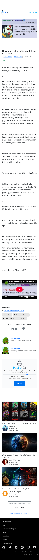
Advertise (6, 536)
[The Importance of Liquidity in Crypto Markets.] (19, 476)
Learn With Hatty (15, 460)
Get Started (33, 12)
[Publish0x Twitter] (10, 547)
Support (5, 539)
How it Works (7, 521)
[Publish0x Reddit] (23, 547)
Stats (4, 532)
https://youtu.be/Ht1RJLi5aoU (14, 311)
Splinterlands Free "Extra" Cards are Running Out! (19, 423)
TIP (20, 383)
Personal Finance (9, 318)
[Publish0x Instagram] (29, 547)
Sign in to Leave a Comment (20, 503)
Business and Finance (21, 315)
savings (21, 318)
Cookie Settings (7, 543)
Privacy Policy (34, 552)
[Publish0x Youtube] (35, 547)
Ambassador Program (9, 529)
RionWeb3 (12, 426)
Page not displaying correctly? (19, 513)
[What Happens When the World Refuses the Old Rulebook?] (19, 443)
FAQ (4, 525)
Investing (7, 315)
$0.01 (4, 60)
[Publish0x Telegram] (16, 547)
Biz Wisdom (8, 57)
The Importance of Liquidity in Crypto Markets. (18, 489)
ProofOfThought (15, 492)
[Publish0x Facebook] (4, 547)
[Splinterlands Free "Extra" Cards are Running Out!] (19, 411)
